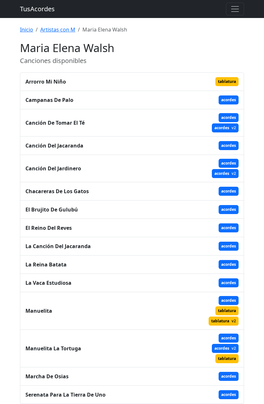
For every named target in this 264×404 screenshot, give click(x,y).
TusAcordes (37, 8)
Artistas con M (57, 29)
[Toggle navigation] (235, 9)
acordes (228, 100)
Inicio (26, 29)
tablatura (227, 81)
